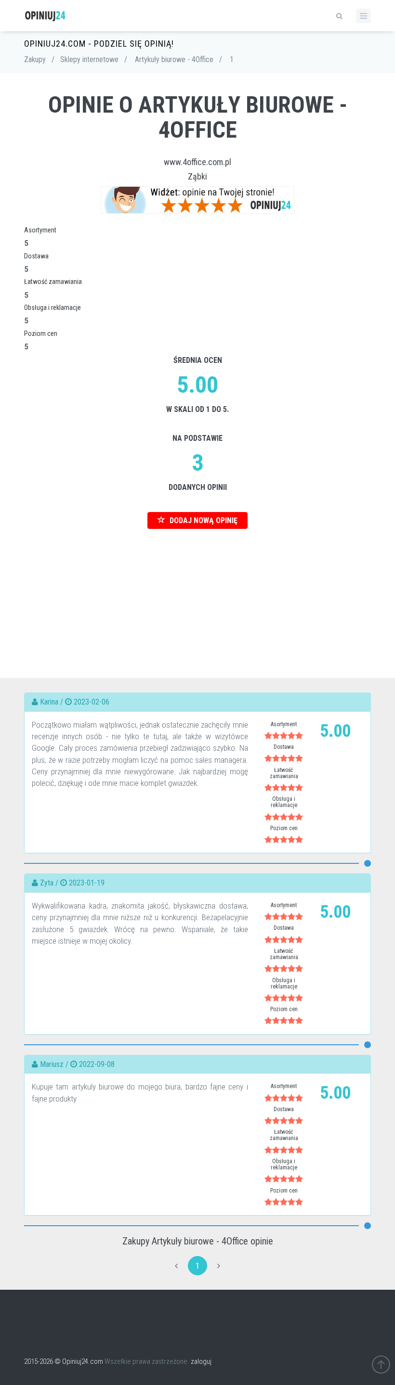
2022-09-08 (97, 1064)
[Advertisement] (197, 596)
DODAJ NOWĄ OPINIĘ (202, 520)
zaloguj (201, 1361)
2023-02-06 (91, 701)
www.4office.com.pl (197, 162)
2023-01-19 (87, 882)
